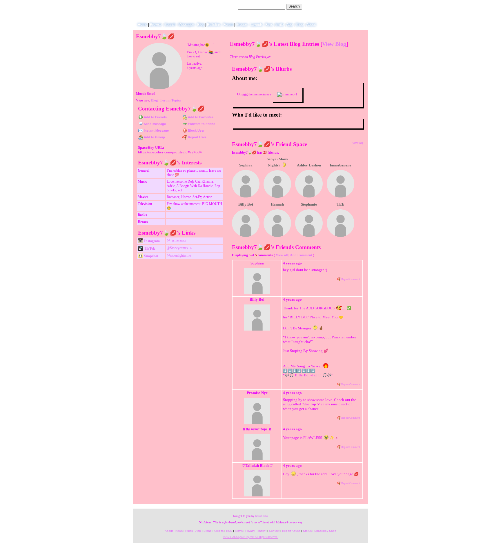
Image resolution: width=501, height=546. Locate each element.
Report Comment (350, 279)
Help (335, 6)
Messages (186, 25)
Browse (156, 25)
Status (307, 530)
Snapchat (150, 256)
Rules (189, 530)
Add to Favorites (200, 117)
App (289, 25)
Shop (299, 25)
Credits (219, 530)
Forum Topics (170, 100)
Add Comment (301, 255)
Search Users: (226, 6)
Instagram (151, 241)
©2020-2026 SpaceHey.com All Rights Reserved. (250, 537)
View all (282, 255)
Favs (269, 25)
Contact (274, 530)
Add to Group (154, 137)
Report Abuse (291, 530)
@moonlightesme (179, 255)
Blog (200, 25)
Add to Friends (155, 117)
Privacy (250, 530)
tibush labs (261, 516)
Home (142, 25)
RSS (229, 530)
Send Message (154, 124)
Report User (196, 137)
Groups (242, 25)
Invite (279, 25)
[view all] (357, 142)
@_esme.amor (176, 240)
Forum (228, 25)
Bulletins (214, 25)
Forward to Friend (201, 124)
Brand (208, 530)
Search (294, 6)
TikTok (149, 248)
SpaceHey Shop (325, 530)
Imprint (261, 530)
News (179, 530)
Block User (195, 130)
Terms (239, 530)
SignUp (359, 6)
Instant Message (156, 130)
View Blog (334, 44)
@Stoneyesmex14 (179, 248)
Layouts (256, 25)
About (311, 25)
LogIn (346, 6)
